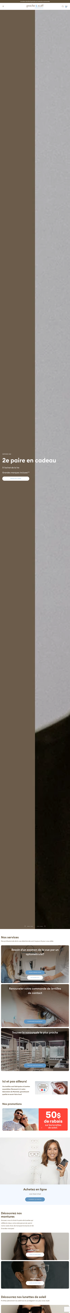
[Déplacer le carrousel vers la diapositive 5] (41, 926)
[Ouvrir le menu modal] (3, 6)
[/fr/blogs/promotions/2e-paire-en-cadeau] (35, 1119)
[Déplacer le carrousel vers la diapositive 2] (31, 926)
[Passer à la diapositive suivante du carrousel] (45, 926)
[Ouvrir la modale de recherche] (63, 6)
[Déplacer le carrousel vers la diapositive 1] (28, 926)
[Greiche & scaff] (35, 6)
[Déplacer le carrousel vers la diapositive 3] (35, 926)
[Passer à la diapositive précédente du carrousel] (25, 926)
